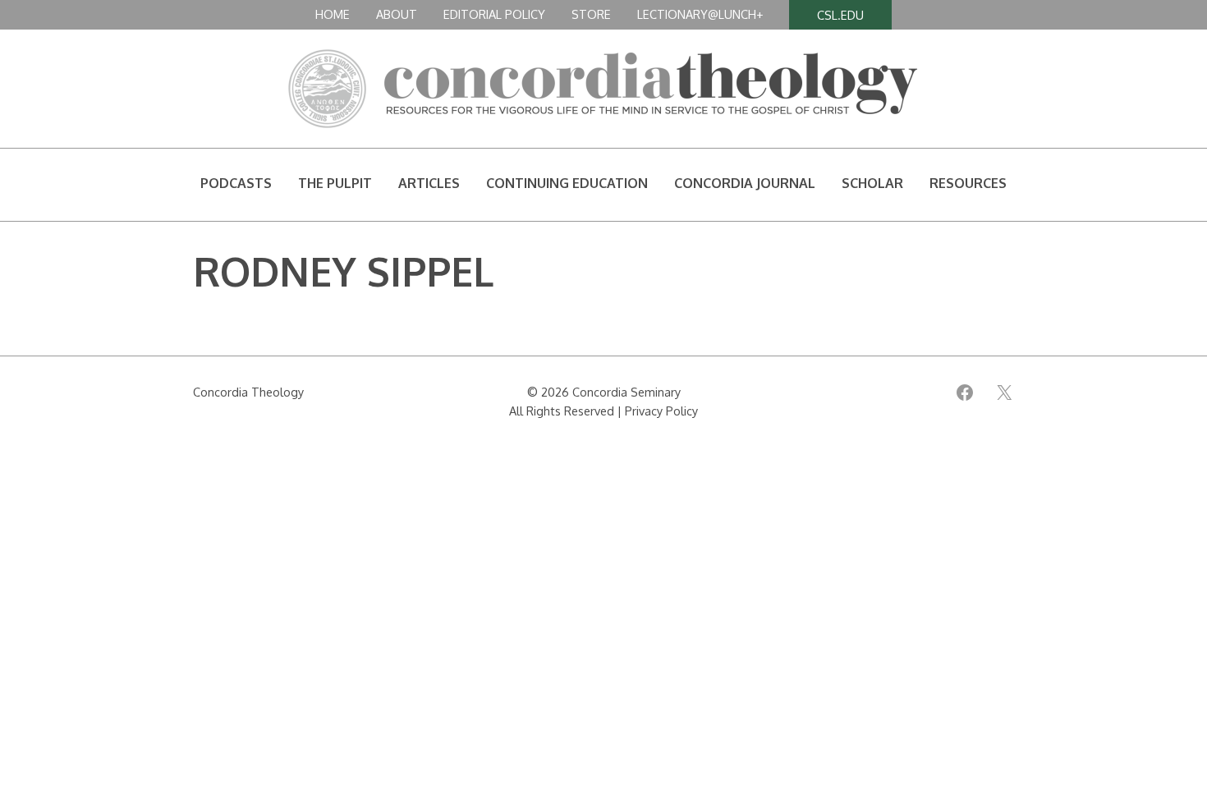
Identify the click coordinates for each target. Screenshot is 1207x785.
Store (591, 14)
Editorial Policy (494, 14)
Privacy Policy (661, 410)
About (396, 14)
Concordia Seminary (626, 391)
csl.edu (840, 14)
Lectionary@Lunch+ (700, 14)
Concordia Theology (248, 391)
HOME (332, 14)
